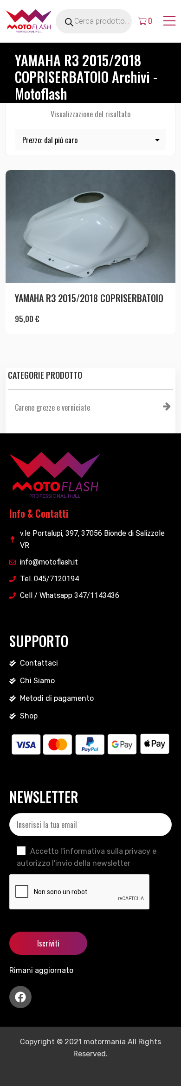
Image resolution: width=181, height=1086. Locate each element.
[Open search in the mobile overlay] (104, 21)
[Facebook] (20, 997)
